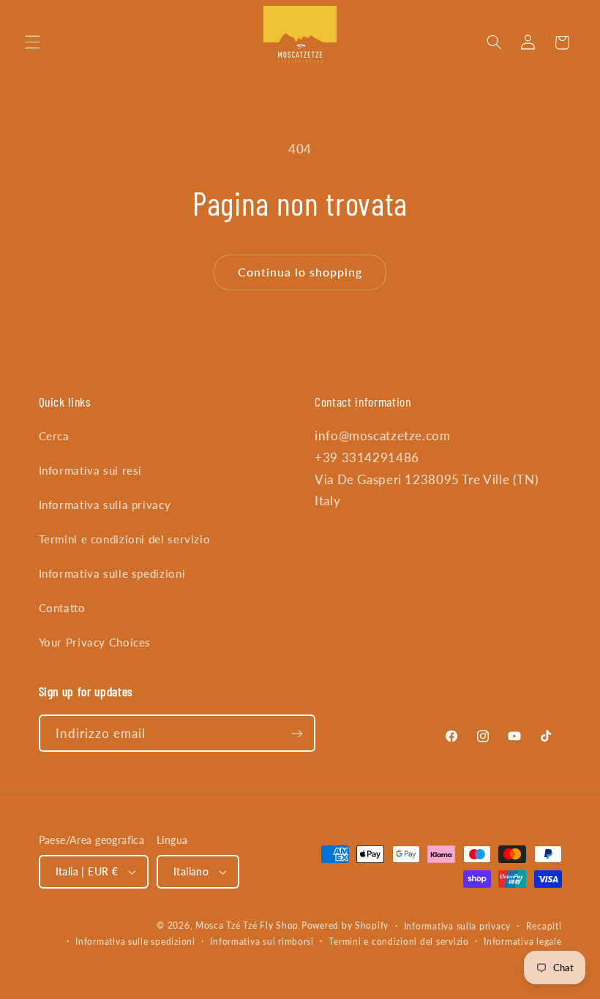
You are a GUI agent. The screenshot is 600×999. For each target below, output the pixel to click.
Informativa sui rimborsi (262, 941)
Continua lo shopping (300, 272)
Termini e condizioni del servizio (125, 539)
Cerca (54, 435)
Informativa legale (522, 941)
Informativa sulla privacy (105, 504)
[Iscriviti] (296, 733)
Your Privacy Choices (95, 642)
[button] (32, 42)
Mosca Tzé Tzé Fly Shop (247, 925)
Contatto (62, 607)
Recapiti (544, 926)
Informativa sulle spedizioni (112, 573)
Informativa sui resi (91, 470)
